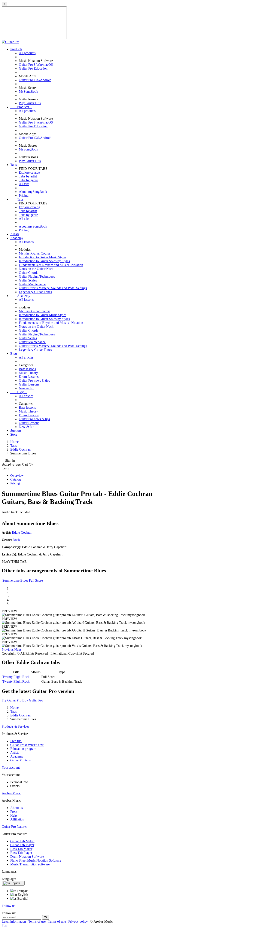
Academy (16, 238)
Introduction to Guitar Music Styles (42, 257)
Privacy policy (78, 921)
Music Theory (28, 373)
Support (15, 430)
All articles (26, 357)
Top (4, 925)
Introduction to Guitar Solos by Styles (44, 261)
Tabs (13, 165)
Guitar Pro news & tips (34, 380)
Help (13, 815)
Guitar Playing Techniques (37, 276)
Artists (14, 234)
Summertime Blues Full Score (22, 580)
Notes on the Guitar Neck (36, 269)
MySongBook (28, 91)
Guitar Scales (28, 280)
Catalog (15, 479)
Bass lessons (27, 369)
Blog (13, 353)
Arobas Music (11, 793)
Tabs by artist (28, 176)
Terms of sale (57, 921)
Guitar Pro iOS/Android (35, 80)
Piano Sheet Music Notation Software (35, 860)
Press (13, 811)
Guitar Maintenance (32, 284)
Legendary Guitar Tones (35, 292)
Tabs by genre (28, 180)
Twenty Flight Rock (16, 677)
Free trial (16, 741)
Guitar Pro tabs (20, 760)
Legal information (14, 921)
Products (16, 49)
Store (13, 434)
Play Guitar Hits (30, 103)
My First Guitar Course (34, 253)
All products (27, 53)
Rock (16, 540)
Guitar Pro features (14, 826)
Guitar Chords (28, 272)
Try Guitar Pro (11, 700)
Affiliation (17, 819)
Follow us (8, 906)
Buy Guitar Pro (32, 700)
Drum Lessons (29, 376)
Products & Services (15, 726)
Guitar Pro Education (33, 68)
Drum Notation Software (27, 856)
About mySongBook (33, 192)
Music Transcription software (30, 864)
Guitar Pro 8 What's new (27, 745)
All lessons (26, 242)
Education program (23, 748)
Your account (11, 767)
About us (16, 808)
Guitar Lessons (29, 384)
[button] (8, 649)
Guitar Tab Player (22, 845)
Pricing (23, 195)
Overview (17, 475)
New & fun (26, 388)
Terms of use (37, 921)
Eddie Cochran (22, 532)
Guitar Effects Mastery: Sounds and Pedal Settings (53, 288)
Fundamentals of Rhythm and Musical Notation (51, 265)
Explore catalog (29, 172)
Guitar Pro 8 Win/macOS (36, 64)
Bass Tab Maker (21, 849)
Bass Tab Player (21, 853)
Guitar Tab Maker (22, 841)
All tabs (24, 184)
